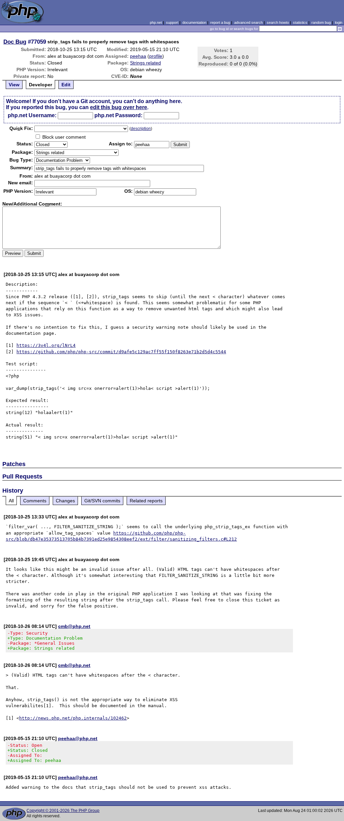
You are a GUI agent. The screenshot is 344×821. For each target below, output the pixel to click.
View (14, 84)
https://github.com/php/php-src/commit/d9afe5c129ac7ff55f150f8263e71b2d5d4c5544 (121, 351)
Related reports (146, 500)
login (338, 22)
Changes (65, 500)
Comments (34, 500)
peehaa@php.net (77, 738)
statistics (300, 22)
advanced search (248, 22)
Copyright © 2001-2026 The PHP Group (63, 810)
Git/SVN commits (102, 500)
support (172, 22)
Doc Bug (14, 41)
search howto (278, 22)
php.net (156, 22)
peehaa (138, 56)
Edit (66, 84)
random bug (321, 22)
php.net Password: (118, 115)
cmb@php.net (74, 626)
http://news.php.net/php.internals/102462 (73, 718)
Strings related (145, 62)
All (11, 500)
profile (155, 56)
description (141, 128)
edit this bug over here (118, 107)
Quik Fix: (21, 128)
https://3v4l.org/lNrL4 (46, 345)
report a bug (220, 22)
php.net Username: (32, 115)
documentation (194, 22)
